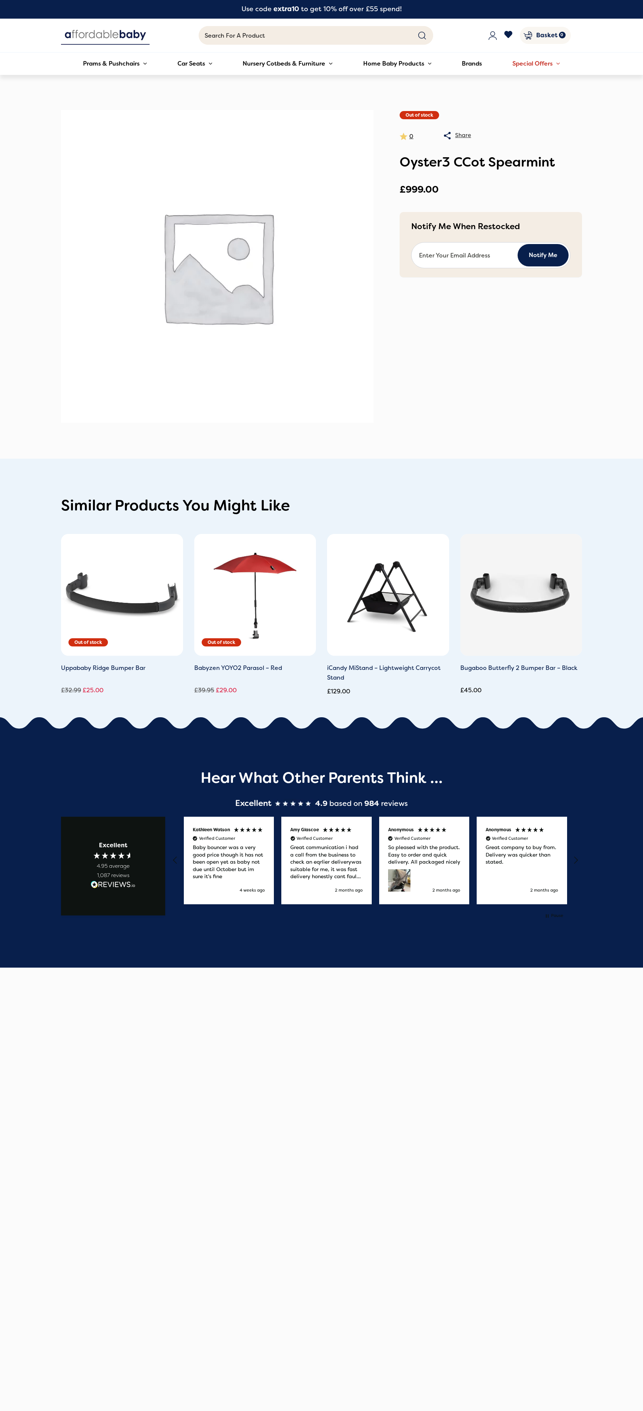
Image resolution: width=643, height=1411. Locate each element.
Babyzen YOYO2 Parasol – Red (238, 668)
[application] (143, 64)
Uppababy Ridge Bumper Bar (103, 668)
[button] (175, 860)
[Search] (422, 35)
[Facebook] (508, 35)
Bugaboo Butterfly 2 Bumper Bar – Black (519, 668)
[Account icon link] (493, 35)
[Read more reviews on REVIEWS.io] (113, 885)
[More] (447, 135)
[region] (375, 860)
